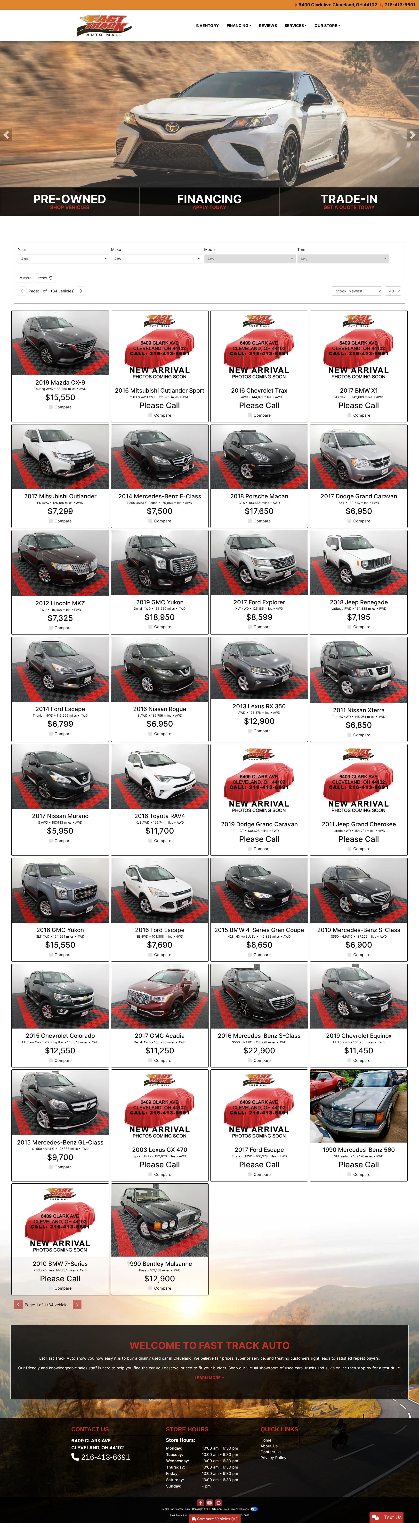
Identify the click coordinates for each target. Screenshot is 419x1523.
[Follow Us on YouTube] (209, 1502)
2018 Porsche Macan (259, 496)
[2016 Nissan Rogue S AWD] (159, 669)
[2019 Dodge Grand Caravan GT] (259, 780)
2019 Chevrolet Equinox (359, 1035)
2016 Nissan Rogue (159, 709)
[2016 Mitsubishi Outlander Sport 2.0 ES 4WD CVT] (159, 346)
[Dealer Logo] (116, 25)
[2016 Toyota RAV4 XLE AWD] (159, 776)
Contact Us (270, 1451)
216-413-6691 (400, 4)
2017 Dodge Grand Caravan (359, 496)
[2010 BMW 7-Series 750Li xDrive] (60, 1220)
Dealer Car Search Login (175, 1508)
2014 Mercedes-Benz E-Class (159, 496)
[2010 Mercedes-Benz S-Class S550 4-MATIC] (358, 890)
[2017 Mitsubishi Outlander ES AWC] (60, 456)
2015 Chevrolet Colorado (60, 1035)
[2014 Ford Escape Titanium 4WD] (60, 669)
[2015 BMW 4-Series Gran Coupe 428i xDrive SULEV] (259, 890)
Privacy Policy (273, 1457)
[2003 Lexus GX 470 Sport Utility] (159, 1106)
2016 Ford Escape (160, 929)
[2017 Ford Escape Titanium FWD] (259, 1106)
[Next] (81, 291)
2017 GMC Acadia (160, 1035)
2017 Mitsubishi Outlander (60, 496)
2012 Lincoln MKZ (60, 603)
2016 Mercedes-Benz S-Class (259, 1035)
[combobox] (64, 259)
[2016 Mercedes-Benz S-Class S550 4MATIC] (259, 996)
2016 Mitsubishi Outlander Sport (159, 390)
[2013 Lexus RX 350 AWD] (259, 668)
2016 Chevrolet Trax (259, 390)
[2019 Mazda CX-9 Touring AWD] (60, 342)
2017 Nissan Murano (60, 815)
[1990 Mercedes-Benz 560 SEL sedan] (358, 1106)
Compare (63, 407)
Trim (301, 249)
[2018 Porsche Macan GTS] (259, 456)
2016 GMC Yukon (60, 929)
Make (116, 249)
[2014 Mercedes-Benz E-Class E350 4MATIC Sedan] (159, 456)
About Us (269, 1446)
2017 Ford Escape (259, 1149)
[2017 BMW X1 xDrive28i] (358, 346)
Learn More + (209, 1377)
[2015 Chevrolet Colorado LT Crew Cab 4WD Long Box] (60, 996)
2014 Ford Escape (60, 709)
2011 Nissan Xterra (359, 710)
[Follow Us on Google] (218, 1502)
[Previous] (22, 291)
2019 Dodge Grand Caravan (259, 824)
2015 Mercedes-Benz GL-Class (60, 1142)
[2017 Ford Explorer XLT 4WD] (259, 562)
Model (210, 249)
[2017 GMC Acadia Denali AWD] (159, 996)
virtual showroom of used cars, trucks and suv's (290, 1367)
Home (265, 1440)
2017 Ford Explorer (259, 602)
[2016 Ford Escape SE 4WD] (159, 890)
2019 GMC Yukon (160, 602)
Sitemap (217, 1508)
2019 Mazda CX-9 (60, 382)
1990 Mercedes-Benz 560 (359, 1149)
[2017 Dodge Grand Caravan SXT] (358, 456)
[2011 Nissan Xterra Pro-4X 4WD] (358, 670)
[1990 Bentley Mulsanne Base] (159, 1220)
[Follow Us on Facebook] (200, 1502)
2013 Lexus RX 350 (259, 706)
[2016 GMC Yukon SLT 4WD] (60, 890)
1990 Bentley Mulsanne (159, 1263)
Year (22, 249)
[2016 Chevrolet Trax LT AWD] (259, 346)
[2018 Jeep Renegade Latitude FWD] (358, 562)
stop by (364, 1367)
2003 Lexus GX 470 (159, 1149)
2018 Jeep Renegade (359, 602)
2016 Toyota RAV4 (159, 815)
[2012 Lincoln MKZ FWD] (60, 563)
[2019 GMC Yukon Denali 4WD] (159, 562)
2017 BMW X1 (359, 390)
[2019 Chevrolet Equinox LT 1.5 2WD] (358, 996)
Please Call (159, 405)
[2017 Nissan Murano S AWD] (60, 776)
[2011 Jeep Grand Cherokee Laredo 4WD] (358, 780)
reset (43, 277)
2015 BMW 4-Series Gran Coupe (259, 929)
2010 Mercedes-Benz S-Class (358, 929)
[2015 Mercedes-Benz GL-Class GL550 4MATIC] (60, 1102)
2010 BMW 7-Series (60, 1263)
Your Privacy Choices (236, 1508)
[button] (6, 135)
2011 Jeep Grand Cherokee (359, 824)
